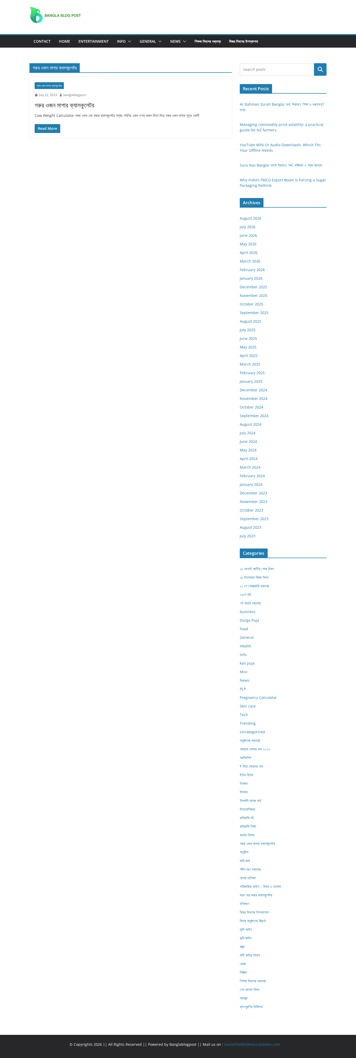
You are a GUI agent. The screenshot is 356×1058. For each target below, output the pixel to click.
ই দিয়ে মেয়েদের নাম (251, 766)
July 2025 (247, 329)
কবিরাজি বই (247, 817)
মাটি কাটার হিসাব (250, 955)
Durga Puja (249, 620)
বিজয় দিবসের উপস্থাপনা (243, 41)
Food (244, 628)
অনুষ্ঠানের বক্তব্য (250, 740)
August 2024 (250, 424)
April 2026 (248, 252)
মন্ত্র (242, 946)
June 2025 (248, 338)
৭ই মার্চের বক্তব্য (250, 603)
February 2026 (252, 269)
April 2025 (248, 355)
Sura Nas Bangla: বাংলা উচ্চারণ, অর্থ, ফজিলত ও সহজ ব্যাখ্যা (281, 165)
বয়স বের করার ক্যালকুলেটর (256, 895)
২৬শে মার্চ (245, 594)
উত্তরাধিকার (247, 809)
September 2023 (254, 518)
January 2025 (251, 381)
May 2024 (248, 450)
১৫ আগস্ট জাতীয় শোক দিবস (257, 568)
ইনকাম (244, 783)
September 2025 (254, 312)
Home (64, 41)
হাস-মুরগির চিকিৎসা (251, 1006)
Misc (244, 671)
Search (320, 69)
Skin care (248, 706)
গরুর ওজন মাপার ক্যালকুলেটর (49, 85)
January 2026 (251, 278)
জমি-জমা (245, 860)
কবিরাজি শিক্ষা (248, 826)
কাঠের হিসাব (247, 834)
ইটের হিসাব (246, 774)
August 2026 (250, 218)
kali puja (247, 663)
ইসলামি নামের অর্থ (250, 800)
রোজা (243, 963)
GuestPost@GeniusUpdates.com (252, 1044)
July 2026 (247, 226)
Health (245, 645)
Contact (42, 41)
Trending (248, 723)
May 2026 (248, 243)
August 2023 (250, 527)
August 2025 (250, 321)
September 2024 (254, 415)
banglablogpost (74, 95)
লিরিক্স (243, 972)
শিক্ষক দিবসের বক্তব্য (208, 41)
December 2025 (253, 286)
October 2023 (251, 510)
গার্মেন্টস (244, 852)
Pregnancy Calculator (258, 697)
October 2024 (251, 407)
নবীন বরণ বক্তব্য (250, 869)
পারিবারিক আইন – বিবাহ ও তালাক (260, 886)
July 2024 (247, 432)
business (247, 611)
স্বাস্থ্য (243, 998)
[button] (128, 41)
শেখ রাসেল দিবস (249, 989)
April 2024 (248, 458)
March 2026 (250, 261)
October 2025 (251, 304)
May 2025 (248, 347)
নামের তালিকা (248, 877)
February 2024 (252, 475)
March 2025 (250, 364)
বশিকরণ (244, 903)
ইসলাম (244, 791)
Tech (244, 714)
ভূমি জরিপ (245, 937)
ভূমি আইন (246, 929)
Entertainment (93, 41)
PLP (243, 688)
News (175, 41)
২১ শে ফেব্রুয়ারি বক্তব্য (254, 585)
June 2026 (248, 235)
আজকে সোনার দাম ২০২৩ (255, 749)
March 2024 (250, 467)
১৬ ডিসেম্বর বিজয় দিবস (254, 577)
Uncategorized (252, 731)
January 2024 (251, 484)
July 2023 (247, 535)
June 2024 (248, 441)
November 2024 (253, 398)
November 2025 (253, 295)
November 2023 (253, 501)
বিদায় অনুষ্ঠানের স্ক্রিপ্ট (253, 920)
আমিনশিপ (245, 757)
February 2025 (252, 372)
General (148, 41)
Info (121, 41)
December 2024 (253, 389)
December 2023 (253, 492)
